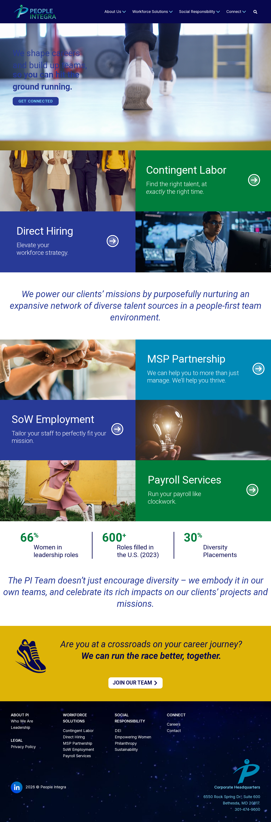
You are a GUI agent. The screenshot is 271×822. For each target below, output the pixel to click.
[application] (123, 11)
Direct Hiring (74, 737)
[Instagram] (255, 12)
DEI (118, 730)
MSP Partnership (77, 743)
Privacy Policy (23, 746)
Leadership (20, 727)
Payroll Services (77, 756)
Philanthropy (126, 743)
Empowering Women (133, 737)
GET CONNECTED (35, 101)
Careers (173, 724)
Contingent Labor (78, 730)
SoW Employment (78, 749)
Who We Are (22, 721)
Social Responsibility (197, 11)
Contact (174, 730)
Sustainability (126, 749)
